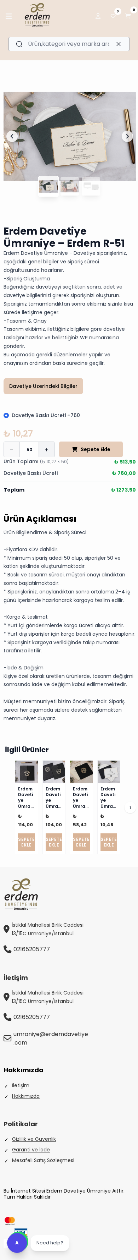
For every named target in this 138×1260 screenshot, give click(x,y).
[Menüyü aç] (8, 16)
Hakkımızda (26, 1096)
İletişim (20, 1085)
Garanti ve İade (31, 1149)
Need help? (49, 1242)
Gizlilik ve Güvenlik (34, 1139)
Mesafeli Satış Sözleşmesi (43, 1160)
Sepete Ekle (95, 449)
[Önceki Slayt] (12, 136)
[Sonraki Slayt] (127, 136)
